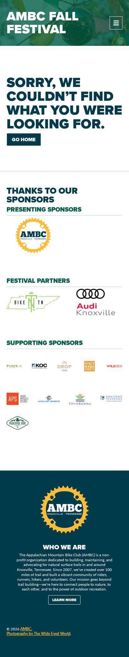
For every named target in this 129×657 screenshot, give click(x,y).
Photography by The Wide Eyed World (38, 633)
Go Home (24, 140)
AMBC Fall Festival (43, 22)
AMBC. (26, 629)
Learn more (64, 600)
